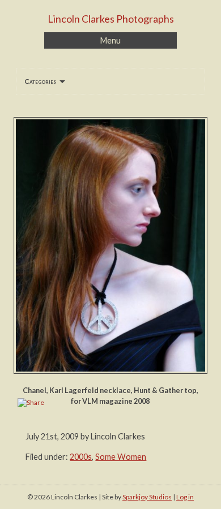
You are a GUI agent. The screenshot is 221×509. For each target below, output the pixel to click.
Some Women (120, 456)
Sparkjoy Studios (147, 497)
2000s (81, 456)
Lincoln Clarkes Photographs (111, 18)
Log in (185, 497)
